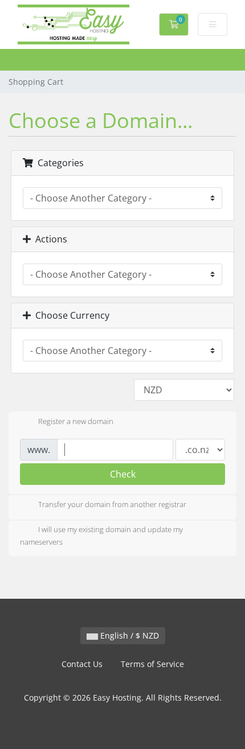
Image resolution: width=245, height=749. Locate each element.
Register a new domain (75, 421)
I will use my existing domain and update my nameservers (101, 536)
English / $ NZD (128, 635)
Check (123, 474)
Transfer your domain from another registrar (112, 505)
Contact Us (82, 664)
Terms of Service (152, 664)
